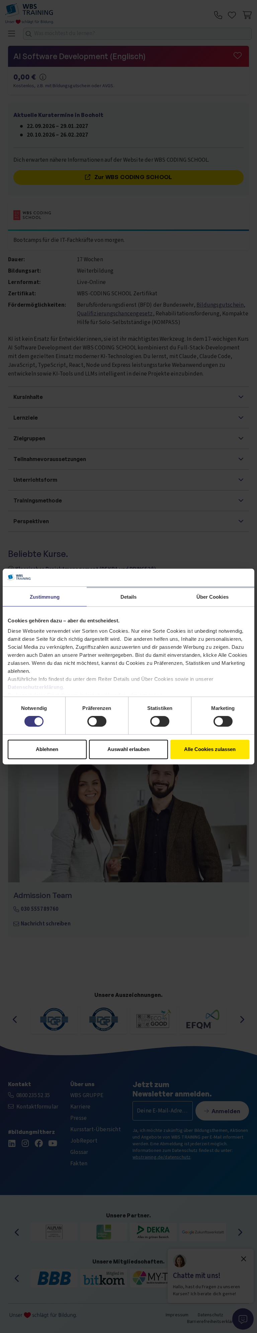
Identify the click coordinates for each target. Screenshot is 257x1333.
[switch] (96, 721)
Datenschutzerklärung (35, 687)
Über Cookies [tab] (212, 597)
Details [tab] (128, 597)
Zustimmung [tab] (45, 597)
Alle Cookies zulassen (210, 749)
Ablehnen (47, 749)
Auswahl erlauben (128, 749)
